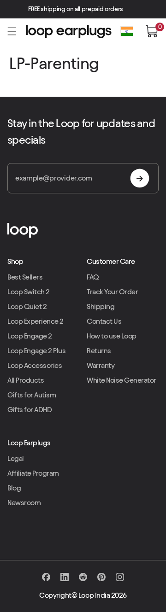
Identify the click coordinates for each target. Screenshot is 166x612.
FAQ (93, 277)
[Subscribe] (140, 178)
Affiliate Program (33, 473)
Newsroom (24, 503)
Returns (99, 351)
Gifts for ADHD (29, 410)
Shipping (100, 306)
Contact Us (104, 321)
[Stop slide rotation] (132, 9)
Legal (15, 458)
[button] (12, 31)
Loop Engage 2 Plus (36, 351)
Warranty (100, 365)
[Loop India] (83, 230)
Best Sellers (24, 277)
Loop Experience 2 (35, 321)
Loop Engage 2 (29, 336)
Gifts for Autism (31, 395)
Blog (14, 488)
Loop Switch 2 (28, 292)
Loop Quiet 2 (27, 306)
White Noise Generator (121, 380)
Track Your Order (112, 292)
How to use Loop (111, 336)
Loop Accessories (34, 365)
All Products (25, 380)
